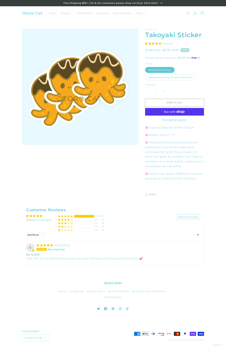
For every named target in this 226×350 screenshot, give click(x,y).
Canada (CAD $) (33, 337)
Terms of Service (118, 291)
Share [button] (152, 194)
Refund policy (113, 297)
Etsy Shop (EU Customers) (148, 291)
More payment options (174, 119)
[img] (45, 245)
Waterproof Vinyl (160, 69)
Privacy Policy (96, 291)
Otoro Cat (180, 340)
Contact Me (76, 291)
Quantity (150, 84)
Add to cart (174, 102)
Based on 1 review (38, 219)
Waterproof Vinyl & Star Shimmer (171, 77)
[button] (187, 13)
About (62, 291)
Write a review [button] (188, 216)
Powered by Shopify (194, 340)
